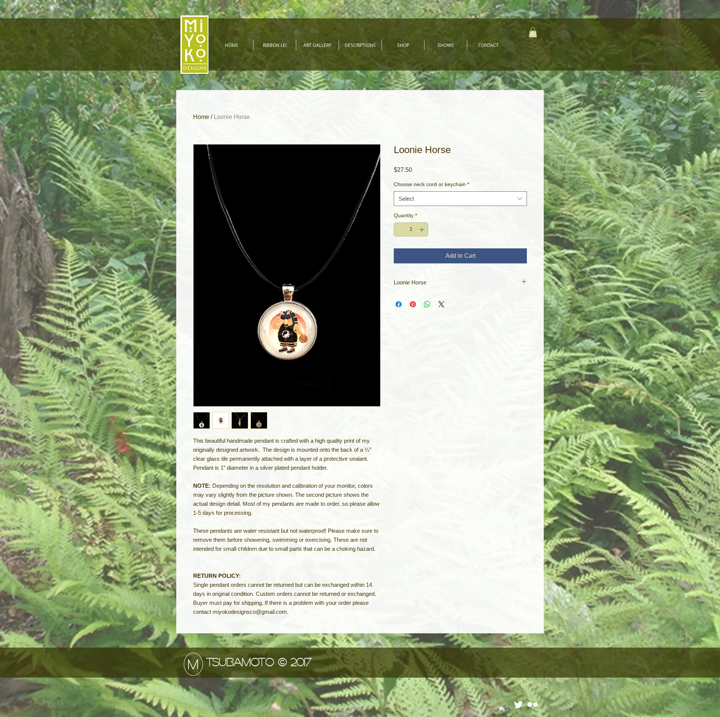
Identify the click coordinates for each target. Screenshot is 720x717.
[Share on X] (441, 304)
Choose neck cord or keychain (431, 184)
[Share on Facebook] (398, 304)
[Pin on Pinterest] (412, 304)
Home (201, 117)
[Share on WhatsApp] (427, 304)
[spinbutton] (411, 229)
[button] (317, 45)
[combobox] (460, 198)
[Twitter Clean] (518, 704)
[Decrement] (399, 229)
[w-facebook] (504, 711)
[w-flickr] (532, 704)
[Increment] (422, 229)
